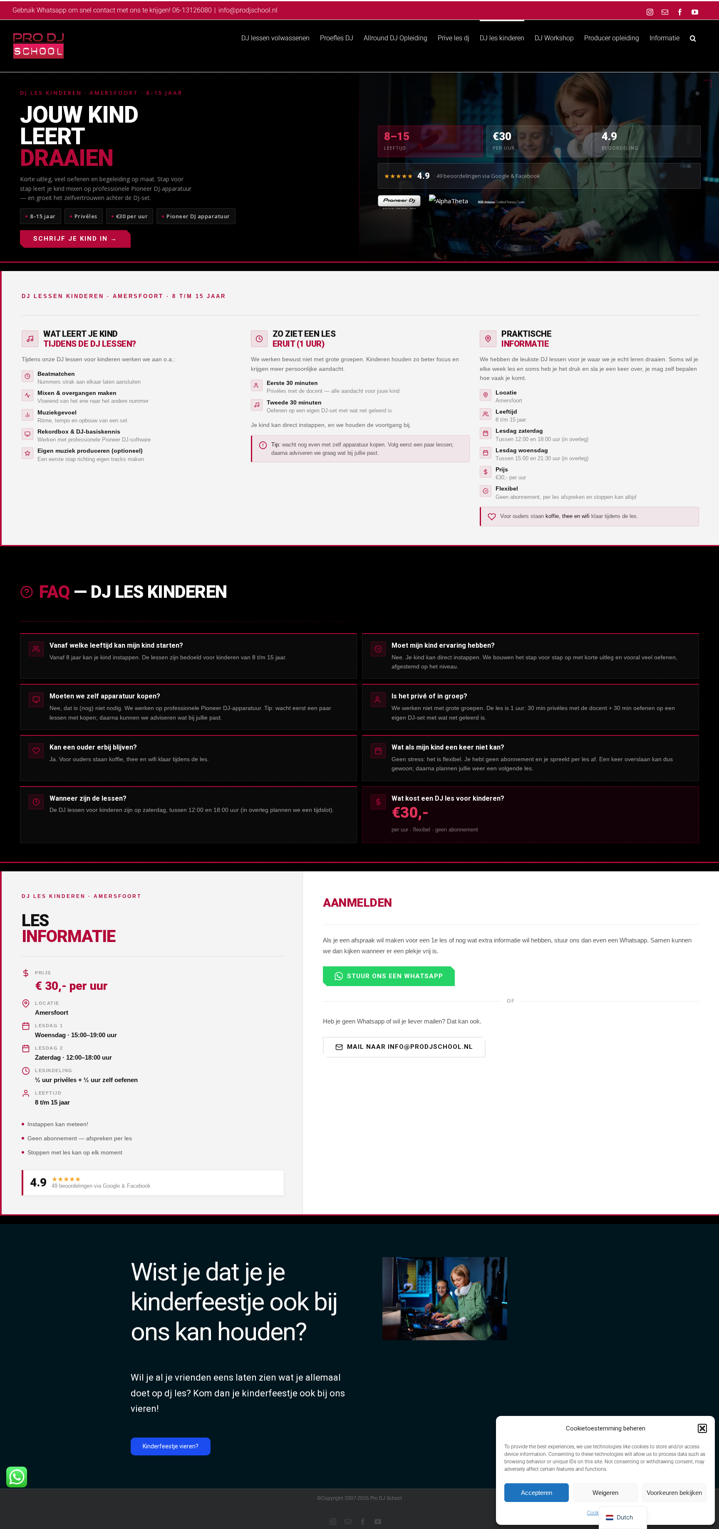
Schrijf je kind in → (75, 238)
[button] (702, 1428)
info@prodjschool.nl (248, 10)
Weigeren (605, 1492)
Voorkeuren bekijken (674, 1492)
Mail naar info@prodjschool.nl (410, 1047)
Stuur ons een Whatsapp (395, 976)
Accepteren (536, 1492)
